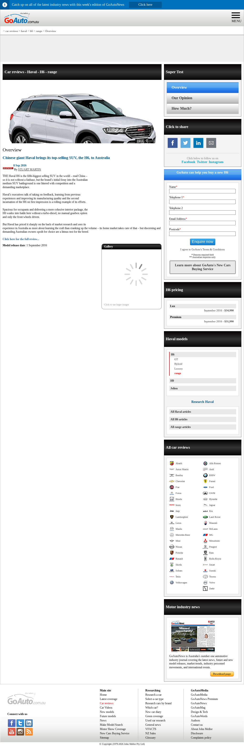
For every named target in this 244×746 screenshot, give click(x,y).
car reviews (11, 31)
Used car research (155, 720)
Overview (50, 31)
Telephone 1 (176, 197)
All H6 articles (179, 419)
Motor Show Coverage (113, 729)
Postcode (175, 229)
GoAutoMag (198, 707)
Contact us (197, 724)
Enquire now (202, 242)
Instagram (216, 162)
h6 (31, 31)
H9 (172, 380)
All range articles (180, 427)
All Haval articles (180, 411)
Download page (222, 673)
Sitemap (104, 737)
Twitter (202, 162)
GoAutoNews (199, 703)
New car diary (153, 712)
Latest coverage (108, 699)
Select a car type (154, 699)
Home (103, 694)
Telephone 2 (176, 208)
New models (107, 712)
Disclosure (197, 733)
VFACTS (150, 729)
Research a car (153, 694)
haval (24, 31)
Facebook (188, 162)
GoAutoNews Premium (204, 699)
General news (153, 724)
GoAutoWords (199, 716)
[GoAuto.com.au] (19, 25)
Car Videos (106, 707)
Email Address (178, 219)
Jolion (174, 388)
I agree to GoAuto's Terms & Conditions (202, 249)
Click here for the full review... (21, 239)
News (103, 720)
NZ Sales (150, 733)
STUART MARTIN (29, 169)
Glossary (150, 737)
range (39, 31)
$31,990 (219, 321)
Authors (195, 720)
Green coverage (154, 716)
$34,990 (219, 310)
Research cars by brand (158, 703)
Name (173, 187)
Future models (108, 716)
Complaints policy (201, 737)
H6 (172, 354)
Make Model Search (111, 724)
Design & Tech (199, 712)
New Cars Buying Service (114, 733)
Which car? (151, 707)
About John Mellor (202, 729)
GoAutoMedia (199, 694)
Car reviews (106, 703)
